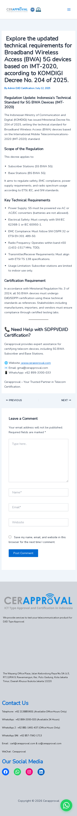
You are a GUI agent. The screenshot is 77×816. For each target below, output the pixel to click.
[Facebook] (5, 771)
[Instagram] (29, 771)
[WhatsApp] (17, 771)
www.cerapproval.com (35, 363)
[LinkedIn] (41, 771)
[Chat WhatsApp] (66, 805)
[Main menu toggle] (69, 9)
